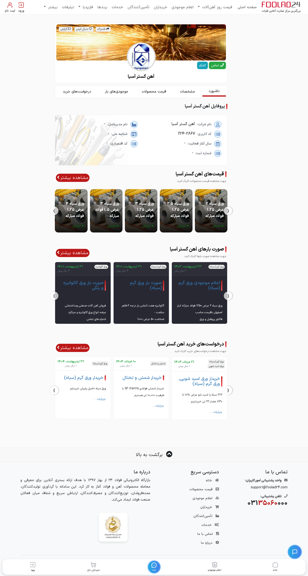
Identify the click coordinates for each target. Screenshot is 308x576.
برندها (102, 7)
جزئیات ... (216, 412)
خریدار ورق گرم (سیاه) (83, 378)
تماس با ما (205, 533)
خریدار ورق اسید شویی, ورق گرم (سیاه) (199, 381)
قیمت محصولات (200, 489)
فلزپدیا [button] (87, 7)
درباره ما (206, 542)
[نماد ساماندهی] (113, 527)
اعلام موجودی (182, 7)
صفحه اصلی (247, 7)
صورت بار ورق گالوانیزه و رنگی (83, 285)
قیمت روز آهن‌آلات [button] (216, 7)
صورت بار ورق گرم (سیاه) (146, 285)
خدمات (117, 7)
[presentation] (228, 210)
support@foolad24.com (269, 487)
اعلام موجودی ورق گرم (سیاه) (199, 285)
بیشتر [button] (52, 7)
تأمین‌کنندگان (138, 7)
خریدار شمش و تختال (142, 378)
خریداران (160, 7)
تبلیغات (68, 7)
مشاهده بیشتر (74, 177)
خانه (209, 480)
